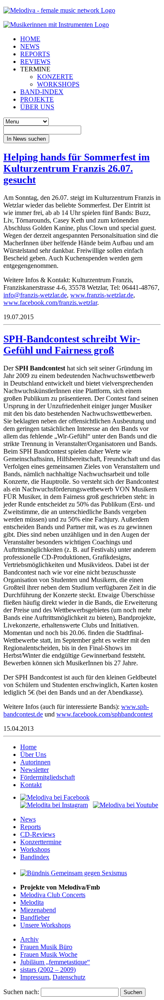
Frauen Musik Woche (48, 954)
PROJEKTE (37, 99)
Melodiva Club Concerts (52, 894)
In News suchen (26, 139)
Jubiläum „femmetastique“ (55, 962)
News (28, 819)
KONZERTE (55, 76)
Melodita (32, 902)
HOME (30, 38)
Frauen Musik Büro (46, 946)
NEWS (30, 46)
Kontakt (31, 784)
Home (28, 747)
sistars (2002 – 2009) (48, 969)
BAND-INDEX (41, 91)
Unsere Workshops (45, 925)
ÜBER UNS (37, 106)
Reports (30, 826)
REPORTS (35, 54)
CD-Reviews (37, 834)
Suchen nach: (21, 991)
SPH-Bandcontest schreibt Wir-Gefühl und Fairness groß (71, 344)
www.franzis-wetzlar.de (101, 295)
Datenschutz (69, 977)
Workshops (35, 849)
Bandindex (34, 857)
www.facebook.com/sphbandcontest (104, 714)
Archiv (29, 939)
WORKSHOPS (58, 84)
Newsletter (34, 769)
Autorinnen (35, 762)
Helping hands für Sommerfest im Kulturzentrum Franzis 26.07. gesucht (76, 168)
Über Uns (33, 754)
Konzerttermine (40, 841)
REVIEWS (35, 61)
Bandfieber (35, 917)
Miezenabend (38, 909)
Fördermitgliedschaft (47, 777)
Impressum (34, 977)
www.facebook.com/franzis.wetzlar (50, 302)
